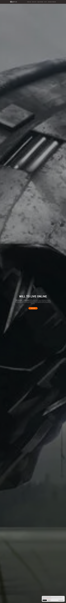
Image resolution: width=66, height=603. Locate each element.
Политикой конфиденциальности (47, 598)
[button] (33, 308)
